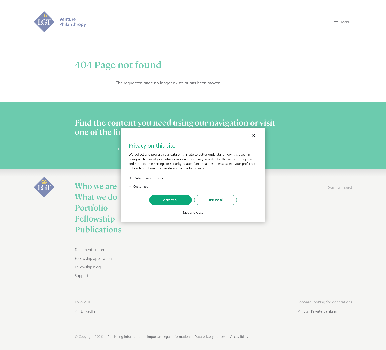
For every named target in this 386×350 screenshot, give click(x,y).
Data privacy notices (148, 177)
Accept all (170, 200)
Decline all (215, 200)
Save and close (193, 212)
